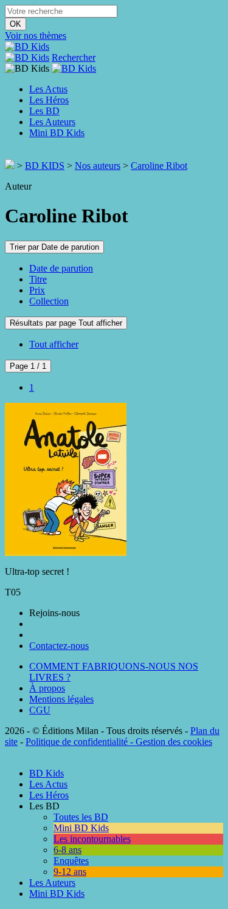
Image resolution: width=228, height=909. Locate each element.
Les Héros (49, 100)
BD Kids (46, 773)
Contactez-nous (59, 645)
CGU (39, 710)
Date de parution (61, 268)
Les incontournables (92, 839)
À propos (47, 688)
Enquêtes (71, 861)
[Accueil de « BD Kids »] (27, 46)
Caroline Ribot (159, 165)
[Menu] (8, 153)
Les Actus (48, 89)
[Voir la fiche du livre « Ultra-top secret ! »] (65, 551)
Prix (37, 290)
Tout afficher (53, 344)
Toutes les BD (81, 817)
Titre (38, 279)
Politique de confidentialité (77, 741)
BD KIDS (44, 165)
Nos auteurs (97, 165)
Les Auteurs (52, 122)
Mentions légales (61, 699)
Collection (49, 301)
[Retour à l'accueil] (10, 165)
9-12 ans (70, 871)
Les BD (44, 111)
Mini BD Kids (57, 133)
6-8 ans (67, 850)
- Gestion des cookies (170, 741)
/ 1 (28, 366)
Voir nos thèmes (35, 35)
